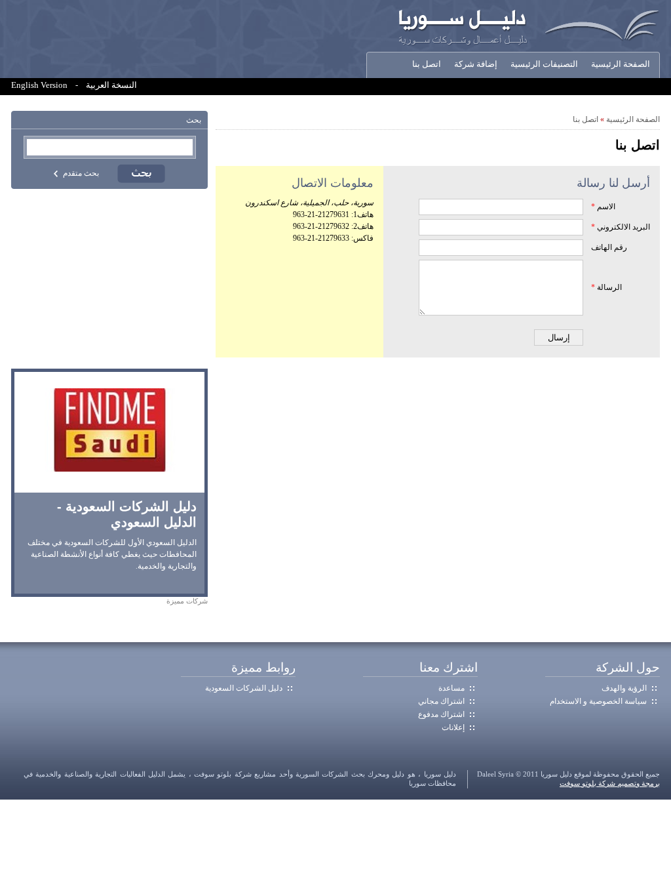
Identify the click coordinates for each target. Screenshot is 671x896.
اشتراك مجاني (441, 701)
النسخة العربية (111, 85)
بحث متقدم (81, 173)
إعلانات (453, 727)
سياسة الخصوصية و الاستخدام (598, 701)
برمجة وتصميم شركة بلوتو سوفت (610, 783)
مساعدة (451, 688)
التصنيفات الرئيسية (544, 64)
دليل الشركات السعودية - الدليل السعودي (127, 514)
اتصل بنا (426, 64)
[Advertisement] (109, 279)
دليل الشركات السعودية (243, 688)
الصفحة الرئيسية (620, 64)
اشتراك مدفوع (441, 714)
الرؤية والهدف (624, 688)
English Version (39, 85)
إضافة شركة (475, 64)
